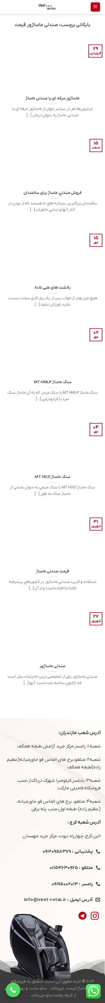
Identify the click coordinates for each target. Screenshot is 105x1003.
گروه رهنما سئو (59, 995)
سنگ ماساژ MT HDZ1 (52, 476)
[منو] (95, 7)
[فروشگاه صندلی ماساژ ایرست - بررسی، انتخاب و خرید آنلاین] (47, 7)
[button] (13, 990)
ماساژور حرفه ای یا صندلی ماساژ (52, 98)
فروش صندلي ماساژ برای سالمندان (52, 192)
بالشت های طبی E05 (53, 287)
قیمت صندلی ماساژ (52, 571)
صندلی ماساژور (53, 666)
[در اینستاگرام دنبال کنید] (94, 916)
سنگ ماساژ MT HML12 (52, 382)
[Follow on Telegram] (82, 916)
